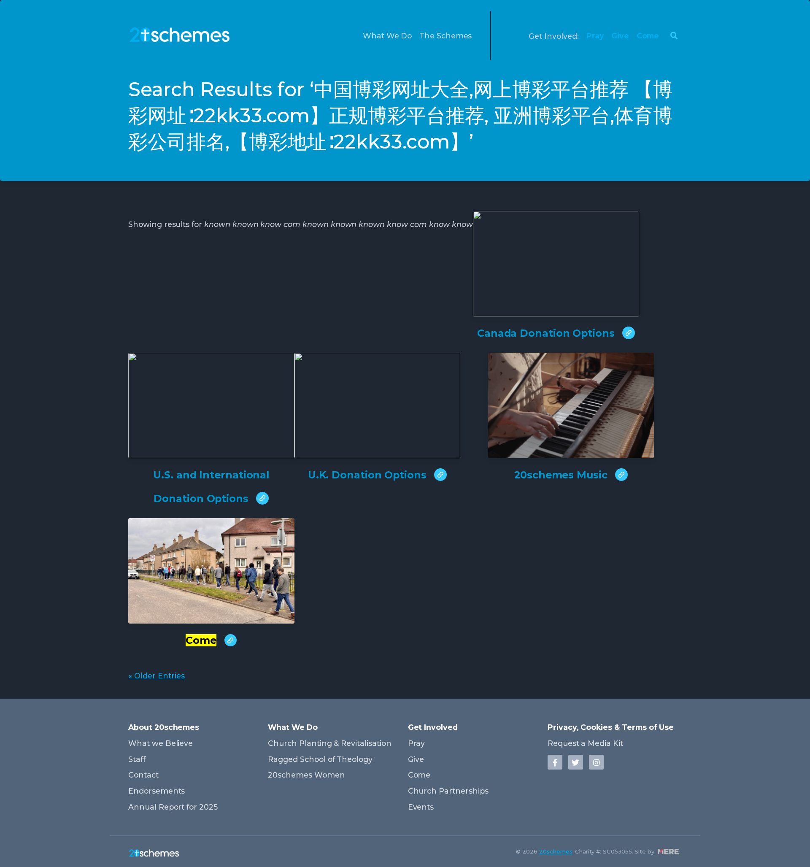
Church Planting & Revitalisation (329, 743)
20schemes (555, 851)
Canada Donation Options (547, 333)
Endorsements (156, 790)
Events (421, 806)
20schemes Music (562, 475)
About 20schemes (163, 727)
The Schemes (445, 35)
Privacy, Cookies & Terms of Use (611, 727)
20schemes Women (306, 774)
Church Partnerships (448, 790)
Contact (143, 774)
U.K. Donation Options (368, 475)
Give (620, 35)
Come (648, 35)
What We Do (387, 35)
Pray (595, 35)
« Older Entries (156, 675)
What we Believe (160, 743)
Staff (137, 759)
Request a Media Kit (585, 743)
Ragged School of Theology (320, 759)
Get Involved (433, 727)
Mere (668, 851)
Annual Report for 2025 (173, 806)
